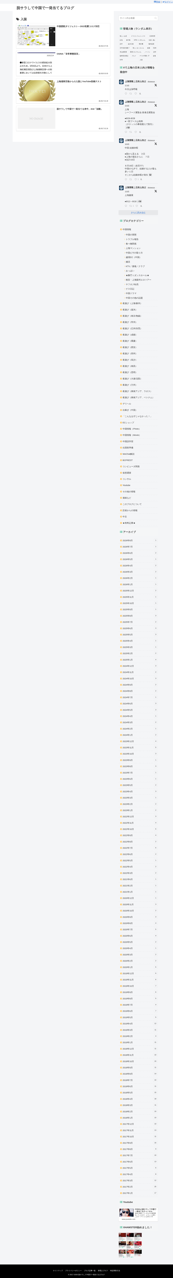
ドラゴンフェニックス (138, 36)
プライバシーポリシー (73, 1271)
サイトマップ (58, 1271)
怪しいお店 (123, 36)
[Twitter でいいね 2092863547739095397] (136, 94)
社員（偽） (152, 40)
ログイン (169, 2)
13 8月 (127, 191)
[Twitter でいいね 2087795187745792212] (137, 206)
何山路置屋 (123, 52)
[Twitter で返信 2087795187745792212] (126, 206)
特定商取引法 (115, 1271)
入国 (141, 60)
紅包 (121, 40)
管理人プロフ (103, 1271)
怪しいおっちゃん (138, 48)
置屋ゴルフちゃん (135, 52)
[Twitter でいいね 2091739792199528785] (136, 132)
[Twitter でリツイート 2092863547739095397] (131, 94)
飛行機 (141, 44)
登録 (158, 2)
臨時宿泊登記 (124, 56)
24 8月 (127, 105)
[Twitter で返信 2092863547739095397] (126, 94)
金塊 (154, 56)
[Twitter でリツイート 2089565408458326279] (131, 179)
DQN (154, 48)
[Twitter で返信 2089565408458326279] (126, 179)
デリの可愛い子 (144, 56)
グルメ (134, 56)
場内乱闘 (151, 44)
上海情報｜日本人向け (135, 81)
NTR (121, 60)
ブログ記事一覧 (90, 1271)
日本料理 (152, 36)
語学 (154, 52)
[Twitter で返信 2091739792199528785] (126, 132)
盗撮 (148, 48)
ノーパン (147, 52)
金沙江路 (131, 44)
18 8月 (127, 144)
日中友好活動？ (125, 48)
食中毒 (128, 40)
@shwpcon (151, 81)
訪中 (121, 44)
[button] (156, 18)
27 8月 (127, 85)
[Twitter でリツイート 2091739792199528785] (131, 132)
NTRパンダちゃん (139, 40)
